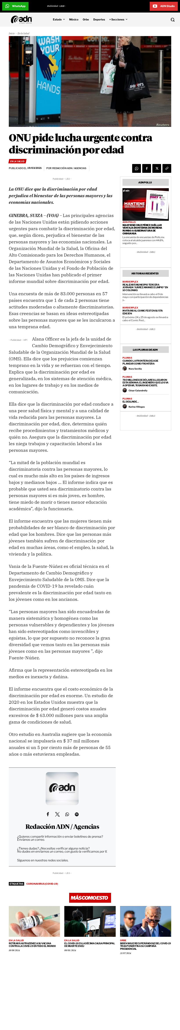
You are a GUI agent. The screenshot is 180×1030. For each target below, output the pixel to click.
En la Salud (23, 33)
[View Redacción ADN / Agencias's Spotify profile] (76, 814)
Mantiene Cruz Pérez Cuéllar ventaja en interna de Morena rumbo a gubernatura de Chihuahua (142, 229)
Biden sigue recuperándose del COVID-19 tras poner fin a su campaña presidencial (145, 946)
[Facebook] (146, 168)
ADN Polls (129, 222)
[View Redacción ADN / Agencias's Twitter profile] (57, 814)
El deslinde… (130, 401)
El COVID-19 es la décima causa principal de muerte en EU (89, 945)
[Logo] (23, 19)
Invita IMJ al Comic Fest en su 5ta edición (142, 312)
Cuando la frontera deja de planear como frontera (140, 362)
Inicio (12, 33)
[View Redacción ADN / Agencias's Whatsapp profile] (67, 814)
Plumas (127, 357)
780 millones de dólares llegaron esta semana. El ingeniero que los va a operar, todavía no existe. (145, 382)
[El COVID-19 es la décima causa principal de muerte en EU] (89, 921)
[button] (157, 19)
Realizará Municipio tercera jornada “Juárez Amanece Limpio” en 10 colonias (145, 287)
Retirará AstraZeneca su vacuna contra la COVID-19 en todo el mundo (32, 945)
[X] (156, 168)
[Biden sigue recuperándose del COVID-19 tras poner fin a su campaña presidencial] (145, 921)
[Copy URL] (166, 168)
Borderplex (130, 281)
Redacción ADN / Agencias (62, 827)
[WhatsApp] (136, 168)
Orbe (123, 940)
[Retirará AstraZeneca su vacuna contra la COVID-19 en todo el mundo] (34, 921)
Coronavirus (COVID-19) (42, 883)
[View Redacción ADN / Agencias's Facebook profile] (47, 814)
